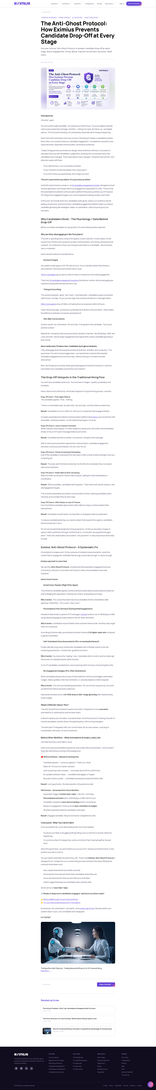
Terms (111, 1085)
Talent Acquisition (91, 17)
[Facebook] (21, 1068)
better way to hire (87, 908)
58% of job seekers (48, 304)
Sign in (122, 4)
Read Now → (46, 971)
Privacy (105, 1085)
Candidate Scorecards (56, 1072)
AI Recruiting (77, 17)
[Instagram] (26, 1068)
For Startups (77, 1066)
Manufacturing (102, 1069)
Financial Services (103, 1060)
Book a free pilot (134, 3)
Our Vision (125, 1057)
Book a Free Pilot (127, 1072)
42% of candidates (48, 274)
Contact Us (125, 1075)
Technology (101, 1057)
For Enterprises (78, 1057)
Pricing (99, 4)
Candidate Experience (49, 17)
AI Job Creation (54, 1057)
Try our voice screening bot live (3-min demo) (61, 902)
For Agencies (77, 1063)
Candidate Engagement (57, 1066)
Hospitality (100, 1072)
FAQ (123, 1069)
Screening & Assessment (57, 1069)
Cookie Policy (118, 1085)
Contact (139, 1085)
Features (54, 4)
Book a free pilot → (106, 984)
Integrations (89, 4)
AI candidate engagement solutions (64, 280)
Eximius (94, 417)
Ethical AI (132, 1085)
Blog (123, 1066)
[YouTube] (31, 1068)
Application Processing (56, 1060)
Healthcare (101, 1063)
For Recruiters (78, 1069)
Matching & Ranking (55, 1063)
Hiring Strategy (64, 17)
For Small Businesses (80, 1060)
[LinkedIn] (16, 1068)
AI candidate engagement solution (86, 185)
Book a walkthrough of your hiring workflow (60, 899)
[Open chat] (150, 1084)
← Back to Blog (45, 12)
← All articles (45, 984)
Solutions (77, 4)
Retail (99, 1066)
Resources (109, 4)
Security (126, 1085)
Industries (65, 4)
